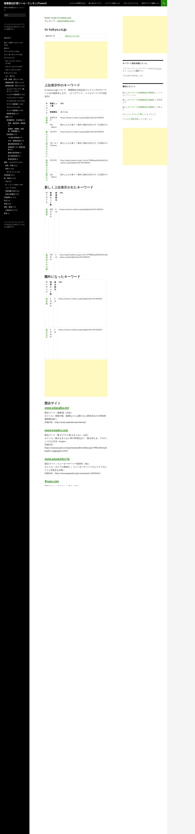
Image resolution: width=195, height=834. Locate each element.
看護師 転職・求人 (11, 82)
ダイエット (11, 172)
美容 (6, 169)
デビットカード (10, 70)
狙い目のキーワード (95, 3)
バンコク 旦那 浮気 (130, 119)
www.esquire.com (56, 430)
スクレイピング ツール (130, 3)
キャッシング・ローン (13, 61)
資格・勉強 (8, 207)
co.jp (54, 17)
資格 (6, 117)
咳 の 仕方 (47, 333)
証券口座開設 (10, 194)
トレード (8, 188)
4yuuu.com (52, 481)
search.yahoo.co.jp (65, 20)
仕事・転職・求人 (10, 79)
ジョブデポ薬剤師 (13, 94)
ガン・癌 (8, 76)
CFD (6, 181)
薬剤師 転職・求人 (11, 86)
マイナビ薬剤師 (12, 104)
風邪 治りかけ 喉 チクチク (47, 172)
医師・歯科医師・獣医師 (16, 123)
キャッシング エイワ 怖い (133, 114)
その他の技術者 (13, 138)
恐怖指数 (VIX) (10, 191)
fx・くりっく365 (11, 185)
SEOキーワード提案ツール (150, 3)
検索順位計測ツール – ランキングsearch (25, 3)
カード (6, 58)
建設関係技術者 (13, 144)
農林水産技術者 (13, 153)
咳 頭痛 (47, 301)
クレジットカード (11, 67)
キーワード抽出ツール (112, 3)
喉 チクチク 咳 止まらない (47, 144)
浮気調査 (7, 197)
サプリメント (9, 73)
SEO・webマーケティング (13, 43)
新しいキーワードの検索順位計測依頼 (138, 92)
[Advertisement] (76, 60)
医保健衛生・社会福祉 (15, 120)
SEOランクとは (72, 36)
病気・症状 (9, 165)
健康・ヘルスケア (10, 162)
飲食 (5, 213)
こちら (14, 27)
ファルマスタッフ (13, 101)
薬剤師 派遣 (11, 114)
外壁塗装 (7, 175)
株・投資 (7, 178)
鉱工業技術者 (13, 156)
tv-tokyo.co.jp (64, 17)
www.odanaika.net (57, 408)
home (47, 17)
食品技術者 (12, 159)
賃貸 (5, 204)
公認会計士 (9, 210)
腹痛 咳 (47, 119)
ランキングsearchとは (77, 3)
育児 (5, 201)
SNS (5, 48)
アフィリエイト (9, 51)
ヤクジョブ (11, 107)
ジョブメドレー (12, 98)
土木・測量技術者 (14, 141)
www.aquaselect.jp (57, 459)
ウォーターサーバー (11, 55)
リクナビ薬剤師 (12, 110)
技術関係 (10, 134)
